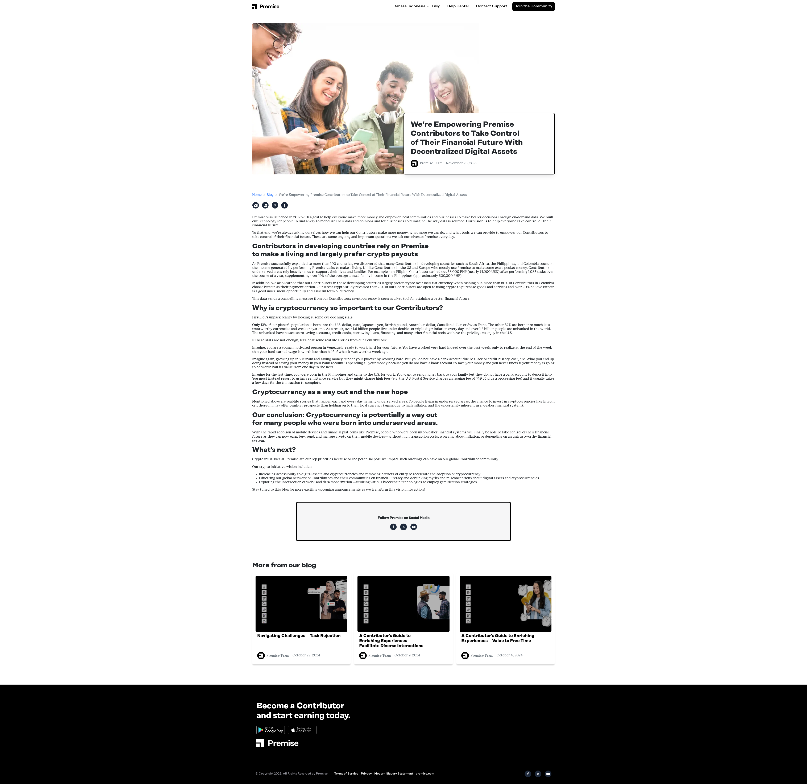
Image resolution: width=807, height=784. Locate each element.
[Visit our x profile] (403, 527)
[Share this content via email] (255, 205)
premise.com (425, 773)
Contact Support (491, 6)
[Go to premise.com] (277, 743)
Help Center (458, 6)
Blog (436, 6)
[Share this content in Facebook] (284, 205)
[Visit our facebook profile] (393, 527)
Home (257, 195)
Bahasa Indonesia (409, 6)
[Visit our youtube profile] (413, 527)
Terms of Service (346, 773)
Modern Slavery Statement (393, 773)
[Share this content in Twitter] (275, 205)
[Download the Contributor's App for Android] (270, 730)
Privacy (366, 773)
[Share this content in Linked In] (265, 205)
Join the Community (533, 6)
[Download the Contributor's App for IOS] (302, 730)
